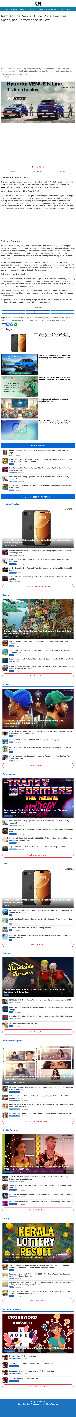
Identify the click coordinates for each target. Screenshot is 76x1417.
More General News (36, 676)
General (23, 9)
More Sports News (37, 765)
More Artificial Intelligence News (37, 1121)
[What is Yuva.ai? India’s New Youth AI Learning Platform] (19, 418)
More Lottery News (37, 1301)
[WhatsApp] (15, 324)
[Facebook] (8, 324)
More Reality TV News (36, 1210)
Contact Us (41, 1402)
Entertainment (51, 9)
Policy (33, 1402)
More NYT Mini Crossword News (37, 1387)
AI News (14, 9)
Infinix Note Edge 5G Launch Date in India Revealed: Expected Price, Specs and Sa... (55, 378)
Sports (31, 9)
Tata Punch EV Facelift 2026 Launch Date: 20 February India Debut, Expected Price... (55, 357)
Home (5, 9)
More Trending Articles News (37, 586)
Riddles (40, 9)
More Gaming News (37, 1032)
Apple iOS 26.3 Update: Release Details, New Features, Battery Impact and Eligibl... (55, 422)
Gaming (69, 9)
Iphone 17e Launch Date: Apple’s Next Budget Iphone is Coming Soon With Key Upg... (54, 336)
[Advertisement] (38, 38)
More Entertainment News (36, 855)
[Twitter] (11, 324)
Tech (61, 9)
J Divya (6, 77)
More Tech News (36, 945)
